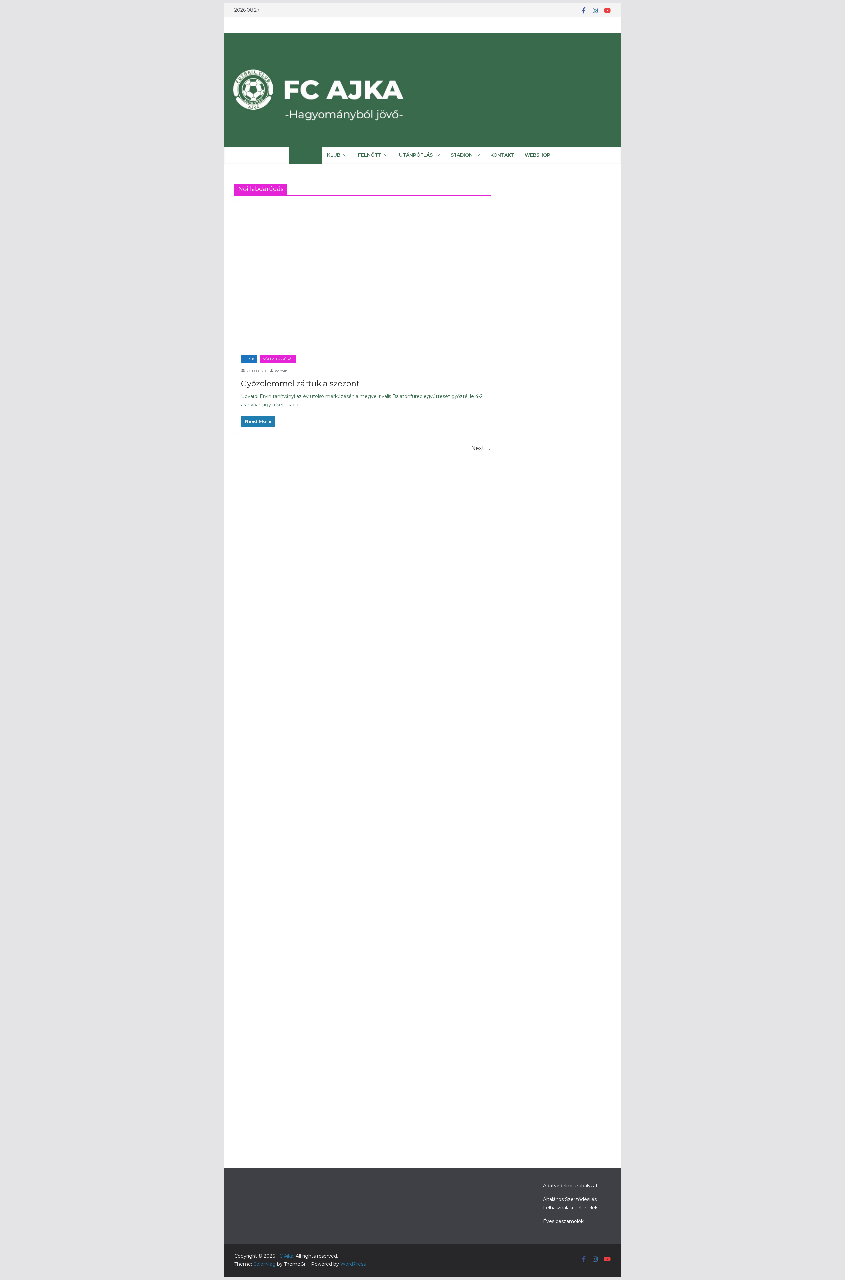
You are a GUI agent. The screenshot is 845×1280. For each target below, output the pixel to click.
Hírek (302, 155)
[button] (313, 155)
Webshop (537, 155)
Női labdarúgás (278, 359)
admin (281, 370)
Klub (333, 155)
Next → (481, 448)
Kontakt (502, 155)
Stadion (462, 155)
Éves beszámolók (563, 1221)
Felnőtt (369, 155)
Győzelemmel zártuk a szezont (300, 383)
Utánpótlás (416, 155)
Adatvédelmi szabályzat (570, 1186)
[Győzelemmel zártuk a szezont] (362, 274)
